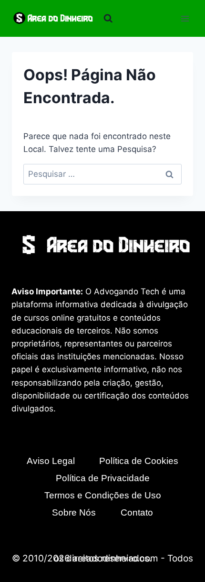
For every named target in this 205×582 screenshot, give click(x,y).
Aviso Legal (51, 461)
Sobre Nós (74, 512)
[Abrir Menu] (185, 18)
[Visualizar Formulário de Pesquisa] (108, 19)
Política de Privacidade (103, 478)
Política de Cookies (138, 461)
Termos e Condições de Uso (102, 495)
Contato (137, 512)
